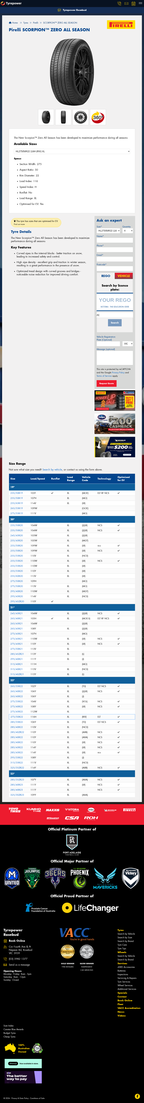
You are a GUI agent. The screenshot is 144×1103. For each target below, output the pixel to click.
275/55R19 (16, 513)
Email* (100, 255)
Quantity (126, 226)
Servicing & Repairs (127, 978)
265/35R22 (16, 686)
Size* (99, 226)
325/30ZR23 (17, 794)
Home (14, 22)
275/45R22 (16, 711)
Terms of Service (104, 376)
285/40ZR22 (17, 732)
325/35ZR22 (17, 767)
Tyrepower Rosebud (74, 10)
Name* (100, 236)
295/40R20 (16, 591)
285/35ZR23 (17, 779)
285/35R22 (16, 722)
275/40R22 (16, 706)
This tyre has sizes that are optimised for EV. (36, 222)
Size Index (9, 1025)
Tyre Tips (122, 948)
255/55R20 (16, 555)
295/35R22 (16, 757)
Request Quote (106, 383)
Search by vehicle (52, 469)
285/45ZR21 (17, 654)
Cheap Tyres (9, 1036)
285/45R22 (16, 747)
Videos (122, 1015)
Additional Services (127, 989)
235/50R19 (16, 493)
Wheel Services (125, 985)
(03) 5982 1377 (18, 959)
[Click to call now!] (119, 3)
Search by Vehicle (126, 933)
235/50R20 (16, 525)
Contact (122, 996)
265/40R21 (16, 618)
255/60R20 (16, 576)
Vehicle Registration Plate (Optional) (106, 338)
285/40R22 (16, 727)
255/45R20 (16, 540)
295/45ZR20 (17, 601)
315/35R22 (16, 762)
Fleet (120, 1004)
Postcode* (101, 264)
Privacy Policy (118, 372)
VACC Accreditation (129, 1008)
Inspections (123, 974)
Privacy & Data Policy (20, 1098)
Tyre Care (122, 944)
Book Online (125, 1000)
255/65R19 (16, 503)
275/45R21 (16, 633)
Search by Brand (126, 941)
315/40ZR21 (17, 674)
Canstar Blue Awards (13, 1029)
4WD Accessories (126, 967)
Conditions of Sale (37, 1098)
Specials (122, 992)
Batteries (122, 970)
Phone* (100, 245)
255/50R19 (16, 498)
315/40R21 (16, 664)
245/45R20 (16, 535)
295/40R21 (16, 659)
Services (122, 963)
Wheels (122, 952)
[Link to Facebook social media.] (137, 1096)
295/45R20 (16, 596)
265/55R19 (16, 508)
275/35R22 (16, 701)
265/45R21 (16, 623)
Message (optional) (106, 349)
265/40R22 (16, 691)
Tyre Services (124, 981)
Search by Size (125, 937)
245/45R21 (16, 613)
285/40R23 (16, 784)
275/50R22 (17, 716)
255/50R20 (16, 545)
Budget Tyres (10, 1033)
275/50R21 (16, 648)
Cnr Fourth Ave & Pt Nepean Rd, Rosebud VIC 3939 (20, 950)
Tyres (121, 930)
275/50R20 (16, 581)
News (121, 1011)
